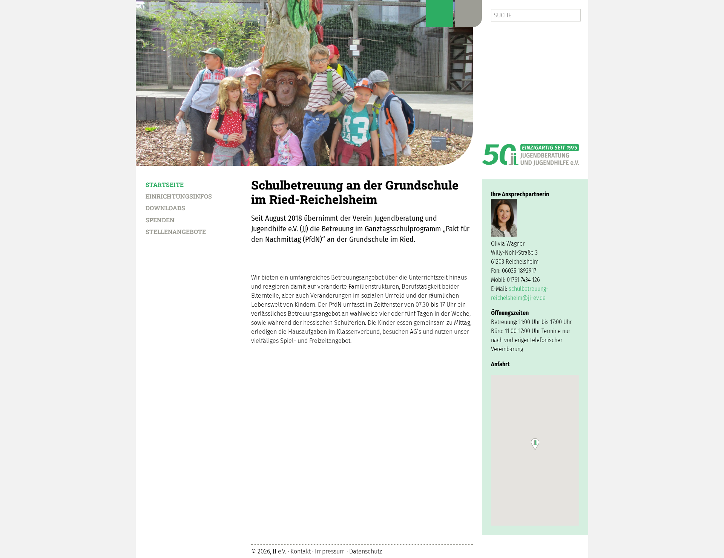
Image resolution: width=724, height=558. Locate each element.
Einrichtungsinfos (179, 196)
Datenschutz (365, 552)
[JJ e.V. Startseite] (530, 152)
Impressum (330, 552)
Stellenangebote (176, 231)
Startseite (165, 184)
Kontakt (300, 552)
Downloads (165, 207)
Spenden (160, 219)
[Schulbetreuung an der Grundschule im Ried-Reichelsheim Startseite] (304, 83)
